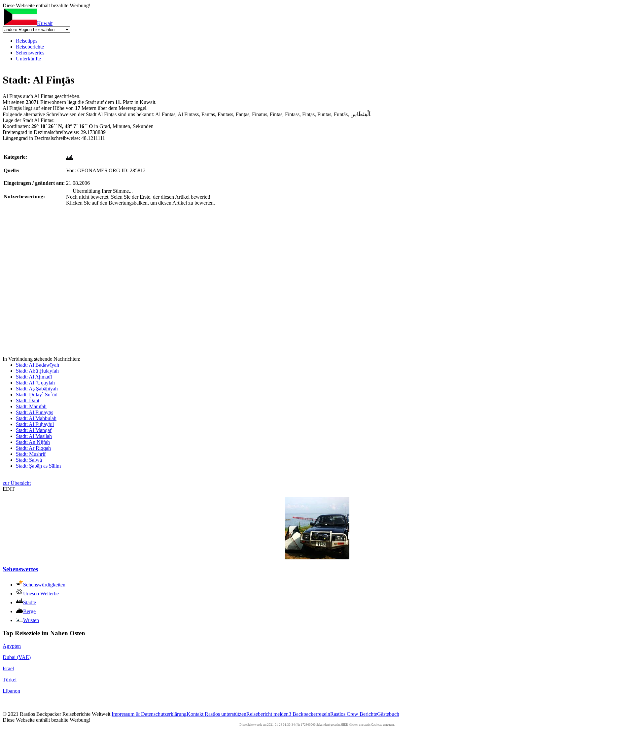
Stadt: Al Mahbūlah (36, 418)
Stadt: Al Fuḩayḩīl (35, 424)
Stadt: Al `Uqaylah (35, 382)
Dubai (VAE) (17, 657)
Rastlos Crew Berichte (353, 714)
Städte (29, 602)
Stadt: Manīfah (31, 406)
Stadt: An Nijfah (33, 442)
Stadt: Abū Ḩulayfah (37, 371)
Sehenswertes (30, 52)
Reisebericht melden (267, 714)
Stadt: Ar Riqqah (33, 448)
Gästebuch (388, 714)
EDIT (9, 489)
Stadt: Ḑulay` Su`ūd (36, 394)
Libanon (11, 691)
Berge (29, 611)
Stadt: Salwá (29, 460)
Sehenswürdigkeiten (44, 584)
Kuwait (45, 23)
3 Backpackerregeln (309, 714)
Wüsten (31, 620)
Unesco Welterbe (41, 593)
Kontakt (196, 714)
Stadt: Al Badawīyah (37, 365)
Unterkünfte (28, 58)
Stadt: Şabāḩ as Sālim (38, 466)
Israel (8, 668)
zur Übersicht (17, 483)
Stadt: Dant (27, 400)
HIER (344, 724)
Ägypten (12, 646)
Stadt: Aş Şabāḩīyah (37, 388)
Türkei (10, 679)
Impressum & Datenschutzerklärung (149, 714)
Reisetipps (26, 41)
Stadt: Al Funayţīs (34, 412)
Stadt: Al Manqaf (34, 430)
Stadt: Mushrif (31, 454)
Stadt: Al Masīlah (34, 436)
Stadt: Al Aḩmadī (34, 377)
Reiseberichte (30, 47)
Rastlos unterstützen (225, 714)
